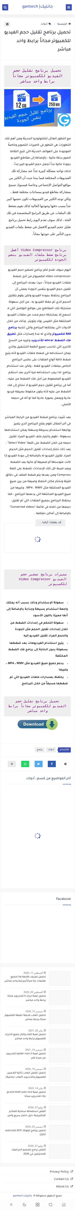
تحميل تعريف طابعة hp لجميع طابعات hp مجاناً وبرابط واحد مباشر (25, 979)
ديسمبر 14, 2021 (34, 1049)
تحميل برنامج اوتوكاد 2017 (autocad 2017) (25, 1132)
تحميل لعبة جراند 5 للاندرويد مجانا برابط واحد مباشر (26, 998)
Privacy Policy (59, 1171)
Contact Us (61, 1179)
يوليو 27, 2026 (35, 1107)
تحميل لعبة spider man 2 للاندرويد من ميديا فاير (26, 1055)
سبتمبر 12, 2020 (34, 1011)
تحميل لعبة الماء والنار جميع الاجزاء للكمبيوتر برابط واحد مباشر (25, 1036)
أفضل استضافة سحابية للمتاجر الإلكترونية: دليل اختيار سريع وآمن (26, 1113)
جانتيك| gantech (37, 7)
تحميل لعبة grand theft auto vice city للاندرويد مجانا (26, 1094)
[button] (52, 764)
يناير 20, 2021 (35, 1030)
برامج (40, 750)
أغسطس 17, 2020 (33, 973)
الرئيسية (62, 24)
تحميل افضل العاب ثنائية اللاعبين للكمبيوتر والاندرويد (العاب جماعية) (26, 1075)
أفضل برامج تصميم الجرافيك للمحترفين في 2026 (29, 1152)
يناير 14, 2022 (35, 1088)
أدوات (44, 24)
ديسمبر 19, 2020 (34, 1069)
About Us (62, 1186)
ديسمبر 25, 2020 (34, 1126)
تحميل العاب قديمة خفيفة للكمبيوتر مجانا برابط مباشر (25, 1017)
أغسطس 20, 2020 (33, 992)
